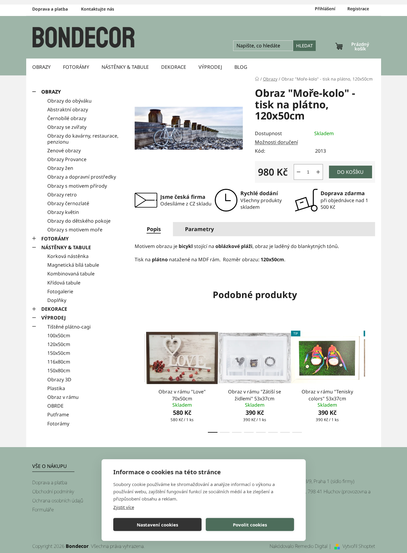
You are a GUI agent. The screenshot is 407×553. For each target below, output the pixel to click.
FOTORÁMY (55, 238)
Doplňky (56, 300)
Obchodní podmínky (53, 491)
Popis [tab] (154, 229)
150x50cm (58, 353)
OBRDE (55, 405)
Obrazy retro (62, 194)
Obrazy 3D (59, 379)
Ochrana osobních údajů (57, 500)
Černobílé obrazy (66, 118)
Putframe (58, 414)
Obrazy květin (63, 212)
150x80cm (58, 370)
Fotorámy (58, 423)
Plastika (56, 388)
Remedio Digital (311, 546)
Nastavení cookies (157, 525)
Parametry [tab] (199, 229)
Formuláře (43, 509)
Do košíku (350, 172)
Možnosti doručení (276, 142)
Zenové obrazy (64, 150)
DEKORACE (54, 309)
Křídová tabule (63, 282)
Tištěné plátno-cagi (69, 326)
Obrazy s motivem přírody (77, 186)
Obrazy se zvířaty (66, 127)
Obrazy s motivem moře (74, 229)
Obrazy (51, 91)
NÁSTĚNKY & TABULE (66, 247)
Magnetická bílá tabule (73, 265)
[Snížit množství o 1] (298, 172)
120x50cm (58, 344)
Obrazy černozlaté (68, 203)
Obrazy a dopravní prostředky (81, 176)
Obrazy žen (60, 168)
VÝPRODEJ (53, 317)
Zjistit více (123, 507)
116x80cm (58, 361)
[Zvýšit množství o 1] (318, 172)
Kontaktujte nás (97, 9)
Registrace (358, 8)
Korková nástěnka (68, 256)
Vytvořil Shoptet (359, 546)
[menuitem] (41, 67)
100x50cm (58, 335)
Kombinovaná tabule (71, 273)
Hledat (304, 46)
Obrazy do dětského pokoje (79, 221)
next (370, 380)
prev (139, 380)
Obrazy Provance (66, 159)
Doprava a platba (50, 9)
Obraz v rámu (63, 397)
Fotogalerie (60, 291)
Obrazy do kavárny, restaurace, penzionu (82, 138)
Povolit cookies (250, 525)
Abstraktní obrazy (67, 109)
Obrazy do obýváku (69, 100)
